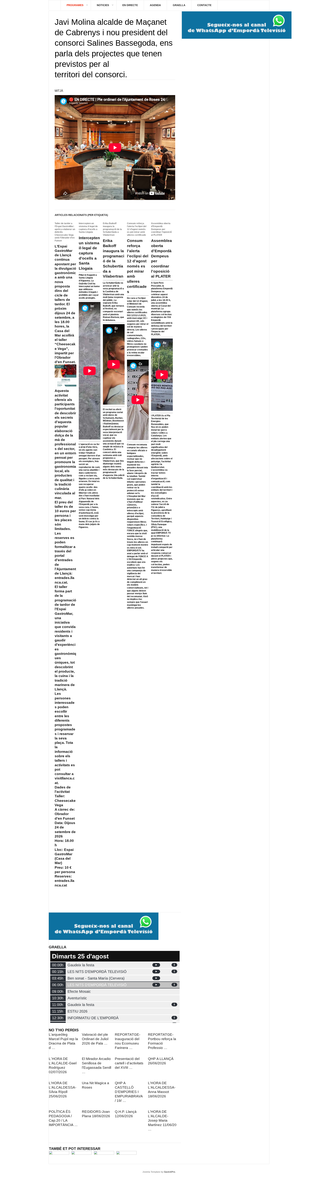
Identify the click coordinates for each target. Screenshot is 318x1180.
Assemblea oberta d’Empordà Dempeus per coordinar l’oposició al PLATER (161, 229)
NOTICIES (103, 5)
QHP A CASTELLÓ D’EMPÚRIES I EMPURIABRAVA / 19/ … (129, 1092)
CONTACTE (204, 5)
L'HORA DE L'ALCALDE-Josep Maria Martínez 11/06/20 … (162, 1120)
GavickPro (169, 1172)
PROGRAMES (75, 5)
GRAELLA (179, 5)
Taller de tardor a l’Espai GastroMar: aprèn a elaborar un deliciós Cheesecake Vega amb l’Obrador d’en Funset (65, 232)
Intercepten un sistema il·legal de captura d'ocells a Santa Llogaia (88, 227)
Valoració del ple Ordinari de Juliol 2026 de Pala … (95, 1039)
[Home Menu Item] (55, 5)
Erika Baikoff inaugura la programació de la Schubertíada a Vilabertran (112, 229)
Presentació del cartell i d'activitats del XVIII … (129, 1063)
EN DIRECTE (130, 5)
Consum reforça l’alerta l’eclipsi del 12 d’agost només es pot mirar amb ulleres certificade (136, 229)
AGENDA (155, 5)
